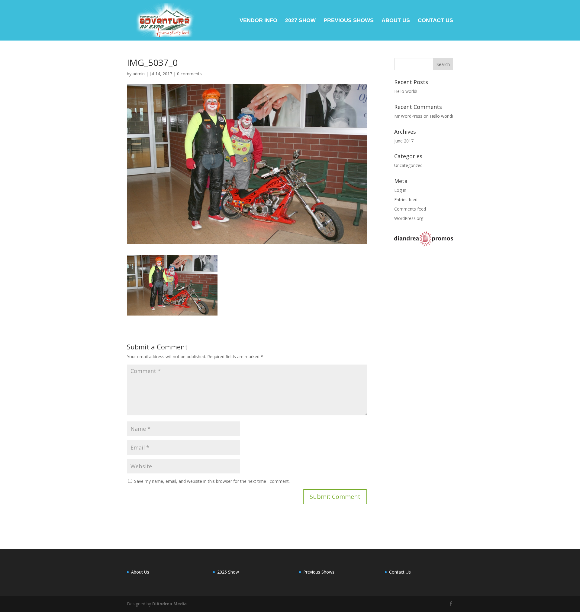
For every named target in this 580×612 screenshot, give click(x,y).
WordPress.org (408, 218)
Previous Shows (349, 20)
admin (139, 74)
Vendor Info (258, 20)
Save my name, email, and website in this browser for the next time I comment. (212, 481)
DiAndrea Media (169, 604)
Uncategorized (408, 165)
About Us (396, 20)
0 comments (189, 74)
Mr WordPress (408, 116)
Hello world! (405, 91)
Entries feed (405, 199)
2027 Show (300, 20)
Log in (400, 190)
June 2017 (404, 141)
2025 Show (228, 572)
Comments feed (410, 209)
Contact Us (435, 20)
